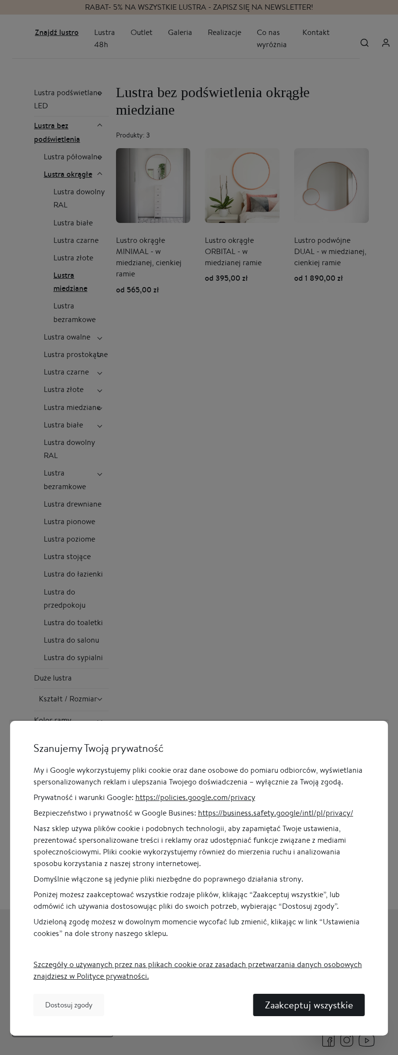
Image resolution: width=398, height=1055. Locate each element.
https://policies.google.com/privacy (195, 797)
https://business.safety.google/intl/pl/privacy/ (275, 813)
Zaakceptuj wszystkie (309, 1004)
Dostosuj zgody (69, 1004)
